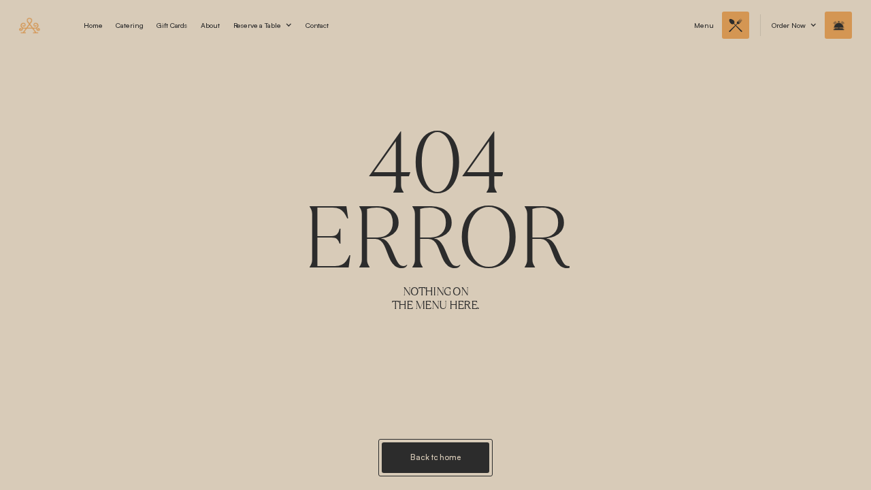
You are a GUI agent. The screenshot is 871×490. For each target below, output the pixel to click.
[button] (262, 25)
